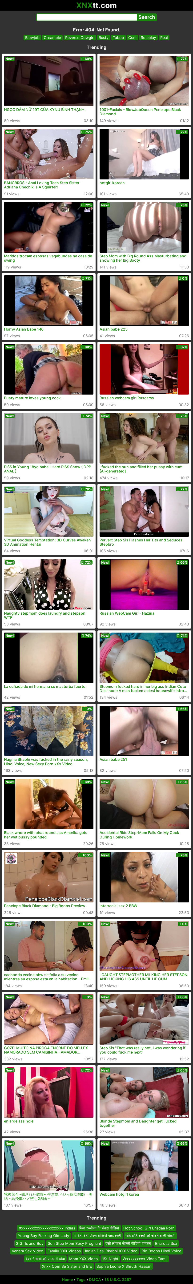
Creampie (52, 37)
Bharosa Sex (166, 1243)
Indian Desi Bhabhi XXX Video (111, 1251)
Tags (80, 1279)
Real (164, 37)
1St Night (110, 1258)
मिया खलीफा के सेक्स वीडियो (99, 1228)
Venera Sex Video (27, 1251)
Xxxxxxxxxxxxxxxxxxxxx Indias (47, 1228)
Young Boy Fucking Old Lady (43, 1235)
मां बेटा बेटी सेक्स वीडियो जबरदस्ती (97, 1235)
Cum (132, 37)
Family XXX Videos (64, 1251)
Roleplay (148, 37)
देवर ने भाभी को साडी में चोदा (45, 1258)
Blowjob (32, 37)
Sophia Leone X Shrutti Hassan (123, 1266)
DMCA (95, 1279)
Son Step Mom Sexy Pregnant (74, 1243)
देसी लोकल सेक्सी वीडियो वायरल (128, 1243)
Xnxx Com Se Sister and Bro (67, 1266)
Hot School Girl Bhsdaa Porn (148, 1228)
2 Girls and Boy (30, 1243)
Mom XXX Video (83, 1258)
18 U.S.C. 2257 (118, 1279)
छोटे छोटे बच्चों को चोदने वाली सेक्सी (150, 1235)
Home (67, 1279)
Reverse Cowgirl (79, 37)
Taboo (118, 37)
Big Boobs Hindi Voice (161, 1251)
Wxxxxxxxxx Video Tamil (145, 1258)
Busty (104, 37)
